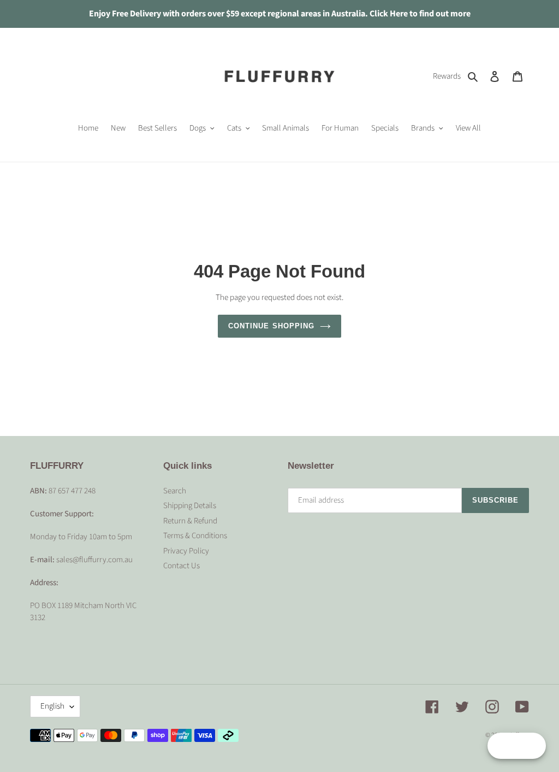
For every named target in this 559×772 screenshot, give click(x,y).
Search (174, 491)
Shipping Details (189, 505)
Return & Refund (190, 521)
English (52, 706)
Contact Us (181, 565)
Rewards (447, 76)
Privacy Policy (186, 551)
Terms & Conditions (195, 535)
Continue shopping (271, 326)
